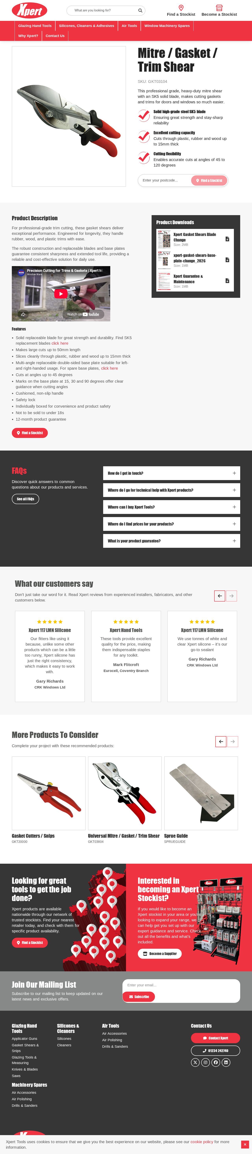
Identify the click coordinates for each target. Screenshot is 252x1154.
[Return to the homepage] (29, 10)
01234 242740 (218, 1051)
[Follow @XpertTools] (195, 1062)
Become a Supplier (163, 953)
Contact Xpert (218, 1038)
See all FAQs (25, 499)
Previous (219, 596)
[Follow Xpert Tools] (205, 1062)
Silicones (64, 1039)
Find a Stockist (32, 433)
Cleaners (64, 1045)
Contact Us (55, 36)
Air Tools (129, 26)
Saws (16, 1076)
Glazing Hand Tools (35, 26)
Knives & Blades (25, 1069)
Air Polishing (112, 1040)
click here (60, 343)
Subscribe (141, 997)
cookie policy (202, 1142)
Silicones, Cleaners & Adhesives (86, 26)
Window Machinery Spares (167, 26)
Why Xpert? (28, 36)
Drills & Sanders (115, 1047)
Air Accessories (114, 1034)
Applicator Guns (24, 1039)
